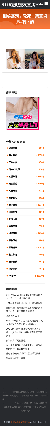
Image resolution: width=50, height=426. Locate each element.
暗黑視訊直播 (27, 396)
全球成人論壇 (12, 316)
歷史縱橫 (26, 205)
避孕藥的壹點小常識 (15, 358)
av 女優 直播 (25, 411)
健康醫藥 (26, 261)
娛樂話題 (26, 233)
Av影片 (26, 276)
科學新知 (26, 212)
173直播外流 (41, 392)
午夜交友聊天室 (39, 407)
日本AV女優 (26, 169)
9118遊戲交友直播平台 (20, 422)
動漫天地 (26, 219)
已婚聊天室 (27, 403)
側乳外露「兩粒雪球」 (16, 340)
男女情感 (26, 183)
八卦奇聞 (26, 190)
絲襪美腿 (26, 148)
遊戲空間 (26, 226)
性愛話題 (26, 176)
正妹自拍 (26, 162)
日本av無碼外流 (40, 403)
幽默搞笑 (26, 198)
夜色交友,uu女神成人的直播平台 (17, 407)
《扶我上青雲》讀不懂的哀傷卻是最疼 (24, 303)
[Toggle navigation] (46, 3)
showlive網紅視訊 (10, 396)
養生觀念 (26, 254)
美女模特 (26, 155)
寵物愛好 (26, 240)
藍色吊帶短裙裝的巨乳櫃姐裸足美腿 (23, 353)
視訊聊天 (26, 268)
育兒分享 (26, 247)
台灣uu (18, 403)
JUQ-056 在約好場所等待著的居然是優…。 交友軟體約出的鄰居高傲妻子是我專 (24, 332)
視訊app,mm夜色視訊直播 (23, 392)
